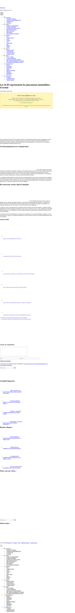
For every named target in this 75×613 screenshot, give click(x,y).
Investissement (8, 63)
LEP (8, 41)
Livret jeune (9, 43)
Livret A (8, 40)
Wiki (19, 542)
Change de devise (11, 52)
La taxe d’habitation (11, 58)
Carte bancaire (10, 51)
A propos (9, 77)
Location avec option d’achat (13, 28)
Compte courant (10, 54)
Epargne (7, 35)
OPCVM (9, 74)
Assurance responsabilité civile (14, 20)
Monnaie (9, 71)
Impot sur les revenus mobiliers (14, 59)
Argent (7, 48)
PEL (8, 44)
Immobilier (9, 67)
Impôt (6, 55)
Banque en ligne (10, 50)
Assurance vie (10, 21)
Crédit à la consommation (12, 25)
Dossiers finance (10, 80)
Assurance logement (11, 18)
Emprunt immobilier (11, 27)
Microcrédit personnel (12, 29)
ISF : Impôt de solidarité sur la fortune (15, 61)
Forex (8, 69)
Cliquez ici (44, 105)
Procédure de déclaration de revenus (15, 62)
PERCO (8, 45)
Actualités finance (11, 78)
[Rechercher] (15, 368)
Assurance (7, 17)
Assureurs (9, 22)
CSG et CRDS (10, 57)
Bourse (8, 65)
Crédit (7, 24)
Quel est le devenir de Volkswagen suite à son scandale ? (14, 317)
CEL (8, 36)
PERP (8, 47)
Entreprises (9, 66)
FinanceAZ (2, 7)
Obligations (9, 73)
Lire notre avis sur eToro (26, 102)
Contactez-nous (33, 542)
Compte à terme (10, 37)
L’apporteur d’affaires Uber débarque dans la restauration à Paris (16, 319)
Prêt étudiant (9, 32)
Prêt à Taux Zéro (10, 31)
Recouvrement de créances (13, 33)
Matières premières (11, 70)
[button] (0, 544)
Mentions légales (25, 542)
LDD (8, 39)
